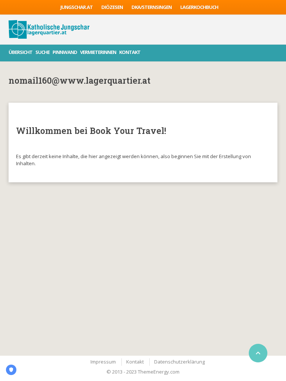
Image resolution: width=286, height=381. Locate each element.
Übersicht (20, 52)
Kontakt (129, 52)
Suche (42, 52)
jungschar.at (76, 7)
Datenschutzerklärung (179, 361)
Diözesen (112, 7)
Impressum (103, 361)
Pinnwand (65, 52)
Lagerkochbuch (199, 7)
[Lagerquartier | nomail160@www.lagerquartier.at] (49, 29)
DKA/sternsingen (151, 7)
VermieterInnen (98, 52)
